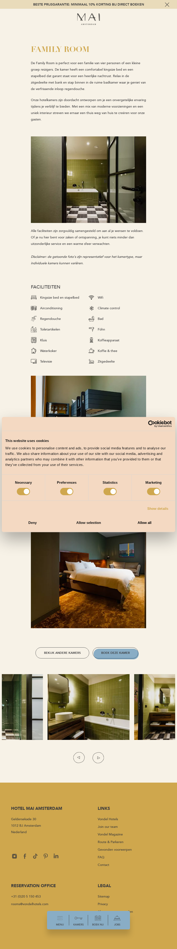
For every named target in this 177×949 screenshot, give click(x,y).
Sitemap (104, 896)
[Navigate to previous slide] (79, 757)
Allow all (144, 522)
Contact (103, 864)
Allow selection (88, 522)
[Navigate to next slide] (98, 757)
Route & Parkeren (111, 841)
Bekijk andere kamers (62, 652)
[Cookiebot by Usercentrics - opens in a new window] (151, 423)
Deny (32, 522)
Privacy (103, 904)
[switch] (66, 491)
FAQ (101, 857)
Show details (157, 509)
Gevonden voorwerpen (115, 849)
